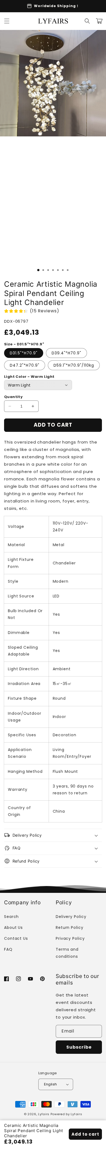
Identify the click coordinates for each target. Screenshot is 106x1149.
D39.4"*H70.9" (66, 353)
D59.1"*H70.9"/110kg (74, 365)
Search (11, 916)
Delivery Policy (71, 916)
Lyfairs (43, 1114)
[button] (7, 21)
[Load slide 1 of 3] (38, 270)
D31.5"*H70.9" (24, 353)
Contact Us (16, 938)
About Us (13, 927)
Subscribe (79, 1047)
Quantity (13, 396)
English (50, 1084)
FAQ (8, 949)
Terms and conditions (67, 953)
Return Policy (69, 927)
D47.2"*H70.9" (24, 365)
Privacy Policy (70, 938)
